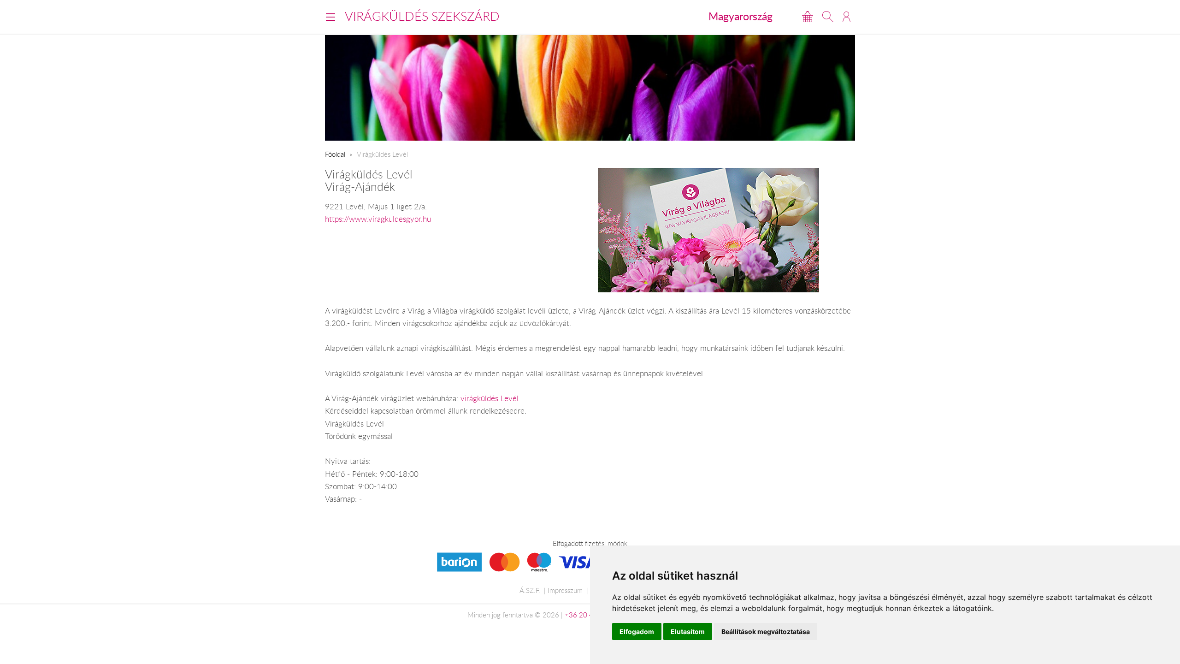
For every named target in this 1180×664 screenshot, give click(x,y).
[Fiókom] (846, 16)
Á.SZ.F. (529, 590)
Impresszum (565, 590)
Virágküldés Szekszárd (422, 16)
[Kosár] (807, 16)
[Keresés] (827, 16)
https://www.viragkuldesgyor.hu (378, 219)
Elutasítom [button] (688, 631)
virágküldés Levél (489, 398)
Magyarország (740, 16)
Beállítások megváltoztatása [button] (765, 631)
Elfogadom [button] (637, 631)
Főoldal (335, 154)
